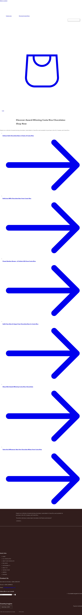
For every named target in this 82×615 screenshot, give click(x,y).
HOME (4, 556)
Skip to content (3, 0)
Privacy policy (21, 611)
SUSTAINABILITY (6, 565)
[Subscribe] (15, 594)
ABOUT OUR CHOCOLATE (8, 560)
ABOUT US (5, 567)
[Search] (41, 26)
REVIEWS (5, 574)
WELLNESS (5, 563)
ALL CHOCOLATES (7, 558)
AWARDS (5, 572)
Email (13, 594)
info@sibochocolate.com (9, 587)
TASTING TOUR (6, 570)
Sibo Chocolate (5, 611)
